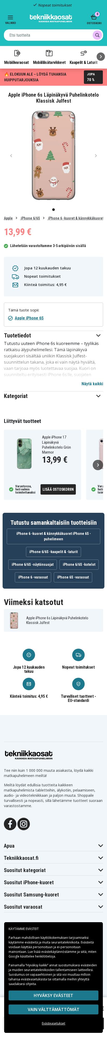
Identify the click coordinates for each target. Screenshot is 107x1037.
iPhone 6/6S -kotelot (79, 564)
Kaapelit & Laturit (84, 62)
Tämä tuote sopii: (23, 310)
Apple (8, 218)
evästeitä (32, 942)
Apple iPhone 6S (29, 318)
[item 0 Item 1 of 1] (53, 155)
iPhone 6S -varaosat (73, 577)
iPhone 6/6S (30, 218)
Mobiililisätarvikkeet (49, 62)
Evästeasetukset (53, 1023)
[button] (53, 335)
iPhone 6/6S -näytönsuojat (33, 564)
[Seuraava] (101, 56)
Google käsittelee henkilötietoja (32, 956)
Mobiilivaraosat (16, 62)
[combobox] (53, 35)
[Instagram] (23, 823)
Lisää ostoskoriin (58, 489)
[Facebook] (10, 823)
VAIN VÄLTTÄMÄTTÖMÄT (53, 1009)
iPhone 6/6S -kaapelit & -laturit (53, 552)
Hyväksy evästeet (53, 995)
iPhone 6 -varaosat (33, 577)
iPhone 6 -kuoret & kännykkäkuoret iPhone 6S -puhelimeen (53, 536)
